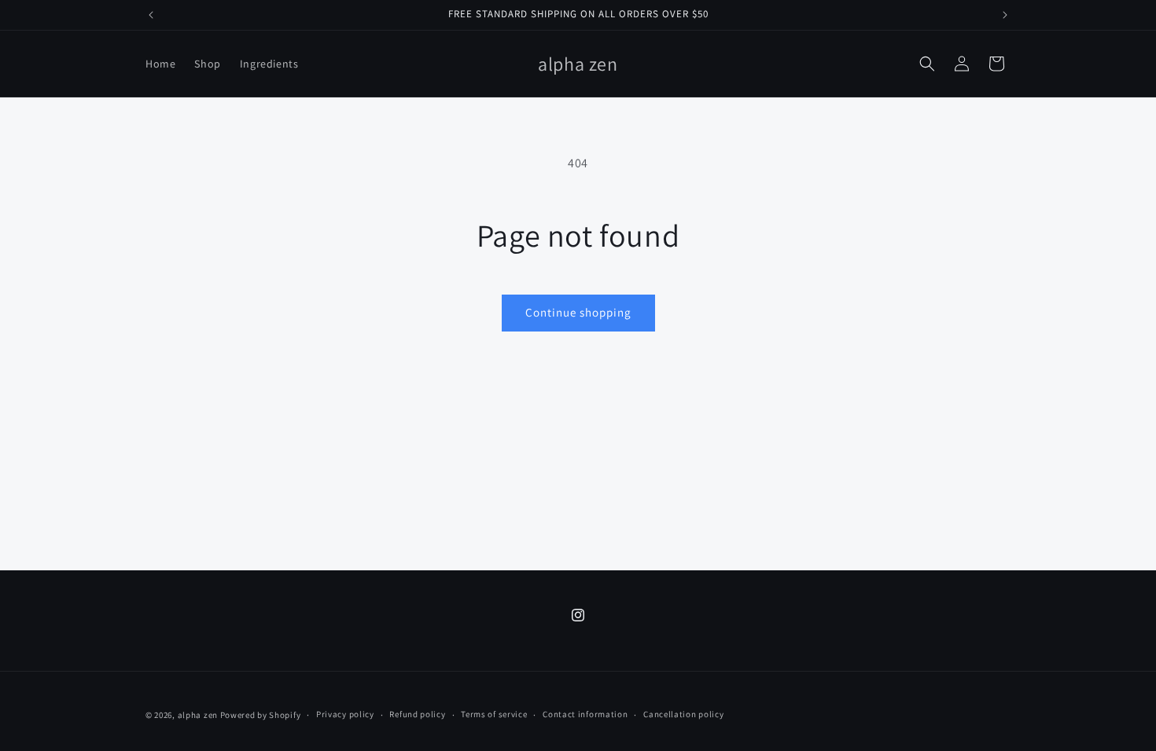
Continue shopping (578, 312)
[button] (927, 63)
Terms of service (494, 714)
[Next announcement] (1005, 15)
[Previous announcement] (151, 15)
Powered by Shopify (260, 714)
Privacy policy (345, 714)
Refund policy (417, 714)
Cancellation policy (683, 714)
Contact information (585, 714)
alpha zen (198, 714)
